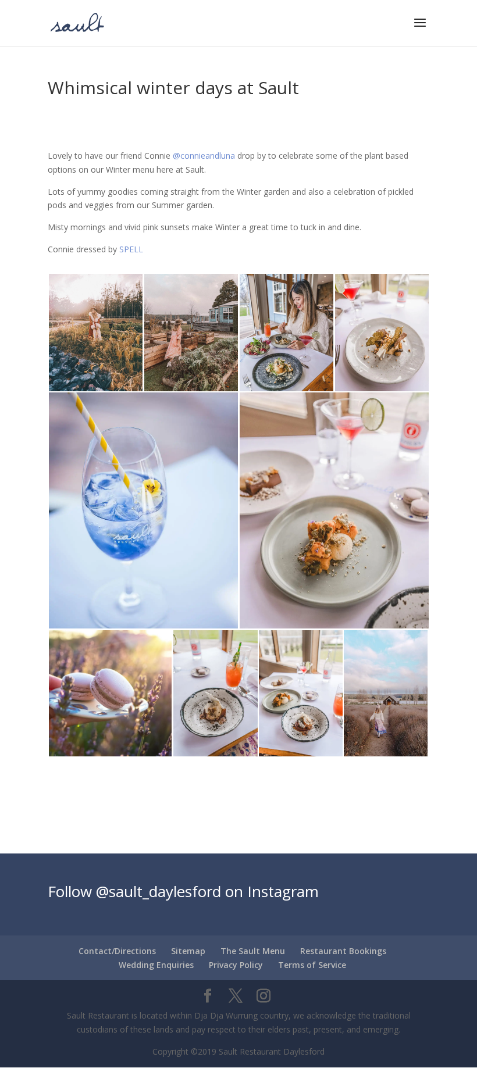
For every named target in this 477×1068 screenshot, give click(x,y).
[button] (95, 332)
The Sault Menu (252, 950)
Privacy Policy (236, 964)
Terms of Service (312, 964)
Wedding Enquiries (156, 964)
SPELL (131, 249)
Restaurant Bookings (343, 950)
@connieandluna (204, 155)
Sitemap (188, 950)
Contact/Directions (117, 950)
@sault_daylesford (158, 891)
